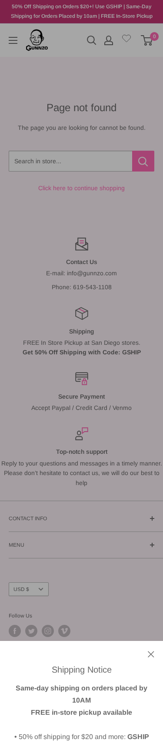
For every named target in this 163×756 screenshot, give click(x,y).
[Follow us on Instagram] (48, 631)
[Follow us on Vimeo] (64, 631)
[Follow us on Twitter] (31, 631)
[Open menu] (13, 40)
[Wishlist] (126, 40)
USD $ (21, 589)
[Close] (151, 653)
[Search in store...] (143, 161)
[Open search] (91, 40)
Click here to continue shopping (81, 188)
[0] (147, 40)
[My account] (108, 40)
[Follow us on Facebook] (15, 631)
